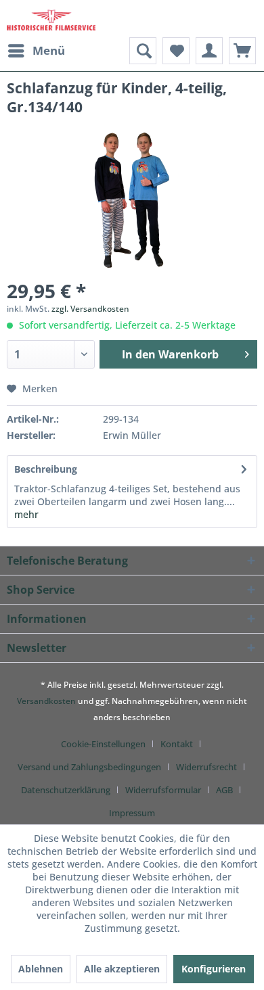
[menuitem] (36, 50)
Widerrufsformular (163, 790)
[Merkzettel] (176, 50)
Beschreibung (45, 469)
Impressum (132, 813)
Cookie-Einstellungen (103, 744)
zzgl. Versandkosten (90, 308)
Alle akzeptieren (122, 968)
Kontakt (176, 744)
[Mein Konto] (209, 50)
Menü (48, 50)
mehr (26, 514)
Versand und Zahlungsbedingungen (89, 767)
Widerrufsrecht (206, 767)
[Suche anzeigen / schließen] (142, 50)
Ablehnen (40, 968)
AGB (224, 790)
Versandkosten (46, 701)
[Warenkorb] (242, 50)
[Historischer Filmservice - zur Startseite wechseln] (51, 18)
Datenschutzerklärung (65, 790)
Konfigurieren (213, 968)
